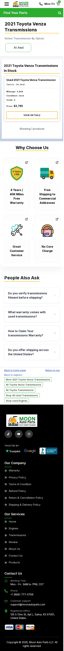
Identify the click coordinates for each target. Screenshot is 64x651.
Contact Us (16, 555)
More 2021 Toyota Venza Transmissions (28, 379)
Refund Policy (17, 491)
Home (12, 521)
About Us (14, 549)
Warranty (14, 470)
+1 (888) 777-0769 (21, 594)
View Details (32, 115)
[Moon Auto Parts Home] (21, 420)
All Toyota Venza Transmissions (23, 384)
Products (14, 562)
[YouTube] (18, 434)
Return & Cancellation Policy (26, 497)
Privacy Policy (17, 477)
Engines (13, 528)
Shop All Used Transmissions (22, 395)
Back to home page (15, 370)
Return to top (52, 370)
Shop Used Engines (16, 400)
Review (13, 542)
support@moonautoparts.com (27, 604)
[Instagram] (29, 434)
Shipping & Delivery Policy (24, 504)
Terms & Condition (20, 484)
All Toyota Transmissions (20, 390)
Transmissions (17, 535)
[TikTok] (8, 434)
